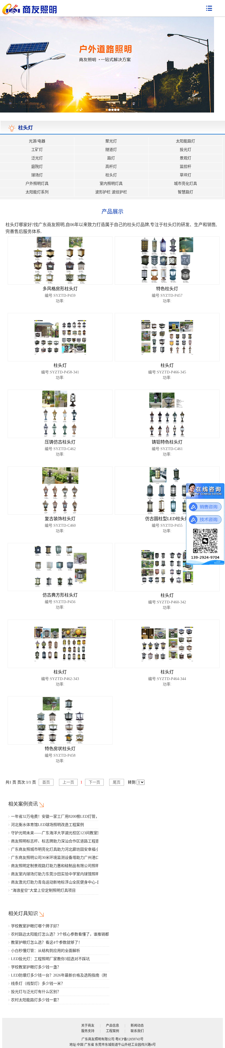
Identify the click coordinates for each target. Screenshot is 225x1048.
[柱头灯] (60, 337)
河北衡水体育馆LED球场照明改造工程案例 (47, 825)
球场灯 (37, 175)
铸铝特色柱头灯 (167, 442)
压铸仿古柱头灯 (60, 442)
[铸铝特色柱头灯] (167, 413)
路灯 (111, 158)
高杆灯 (111, 167)
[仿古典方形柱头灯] (60, 567)
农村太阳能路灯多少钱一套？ (36, 1000)
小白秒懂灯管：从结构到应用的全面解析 (45, 951)
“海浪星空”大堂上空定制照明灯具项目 (43, 890)
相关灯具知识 (23, 913)
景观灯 (185, 158)
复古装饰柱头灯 (60, 518)
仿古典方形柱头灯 (60, 595)
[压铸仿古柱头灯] (60, 413)
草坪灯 (185, 175)
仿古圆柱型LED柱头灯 (167, 518)
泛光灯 (37, 158)
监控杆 (185, 167)
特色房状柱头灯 (60, 748)
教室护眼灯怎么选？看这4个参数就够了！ (46, 942)
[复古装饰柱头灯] (60, 490)
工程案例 (112, 1031)
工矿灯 (37, 150)
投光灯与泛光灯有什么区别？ (36, 992)
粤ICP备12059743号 (129, 1039)
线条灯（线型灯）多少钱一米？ (38, 983)
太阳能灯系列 (37, 192)
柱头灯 (111, 175)
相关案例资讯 (23, 804)
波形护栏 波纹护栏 (111, 192)
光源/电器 (37, 141)
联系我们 (137, 1031)
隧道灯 (111, 150)
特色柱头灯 (167, 288)
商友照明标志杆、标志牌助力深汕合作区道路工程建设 (57, 841)
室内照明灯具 (111, 184)
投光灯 (185, 150)
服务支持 (87, 1031)
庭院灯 (37, 167)
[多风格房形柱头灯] (60, 260)
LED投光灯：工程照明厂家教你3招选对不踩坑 (50, 959)
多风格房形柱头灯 (60, 288)
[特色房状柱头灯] (60, 720)
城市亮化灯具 (185, 184)
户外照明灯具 (37, 184)
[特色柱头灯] (167, 260)
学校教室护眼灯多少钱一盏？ (36, 967)
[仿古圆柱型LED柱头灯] (167, 490)
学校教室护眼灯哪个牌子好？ (36, 926)
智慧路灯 (185, 192)
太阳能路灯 (185, 141)
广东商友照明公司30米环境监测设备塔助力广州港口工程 (59, 858)
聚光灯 (111, 141)
